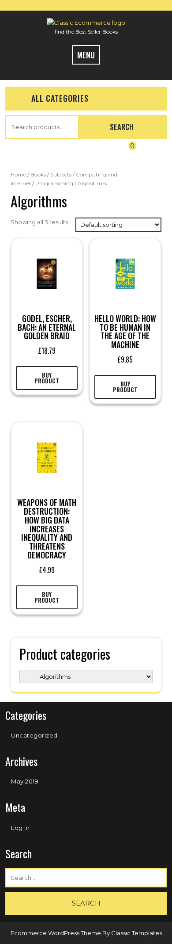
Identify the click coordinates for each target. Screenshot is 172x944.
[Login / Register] (43, 152)
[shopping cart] (124, 152)
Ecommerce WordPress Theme (56, 932)
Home (18, 174)
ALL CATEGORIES (60, 98)
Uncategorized (34, 735)
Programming (54, 183)
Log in (20, 827)
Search (122, 126)
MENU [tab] (86, 55)
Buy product (46, 378)
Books (38, 174)
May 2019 (24, 781)
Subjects (60, 174)
